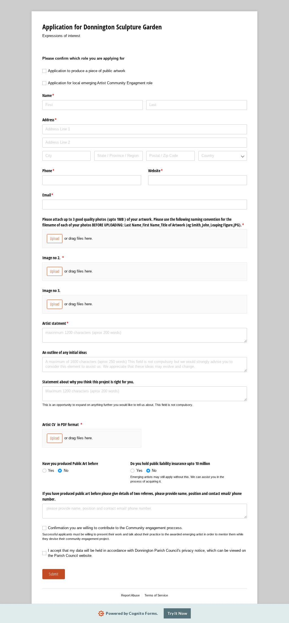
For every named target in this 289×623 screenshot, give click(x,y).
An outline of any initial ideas (64, 352)
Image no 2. (59, 257)
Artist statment (62, 323)
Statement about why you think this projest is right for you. (88, 381)
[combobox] (222, 156)
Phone (55, 170)
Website (162, 170)
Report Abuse (130, 595)
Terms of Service (156, 595)
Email (54, 195)
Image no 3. (52, 290)
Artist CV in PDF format (69, 424)
